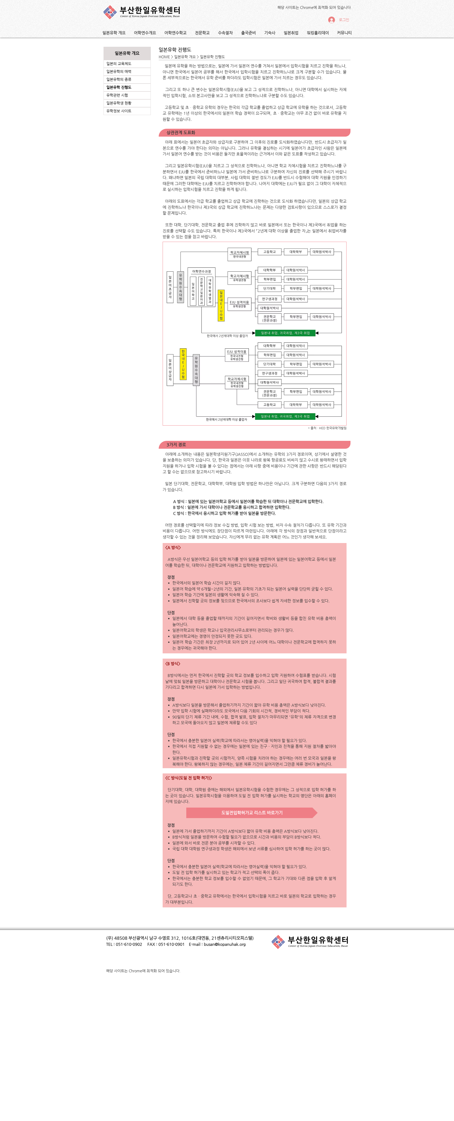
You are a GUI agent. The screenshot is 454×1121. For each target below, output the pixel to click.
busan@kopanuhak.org (225, 944)
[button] (114, 33)
